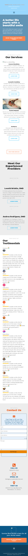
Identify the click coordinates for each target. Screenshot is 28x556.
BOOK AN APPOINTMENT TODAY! (14, 540)
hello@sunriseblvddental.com (14, 6)
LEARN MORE (14, 76)
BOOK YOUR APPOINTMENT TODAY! (14, 38)
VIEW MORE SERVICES (14, 151)
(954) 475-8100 (14, 8)
